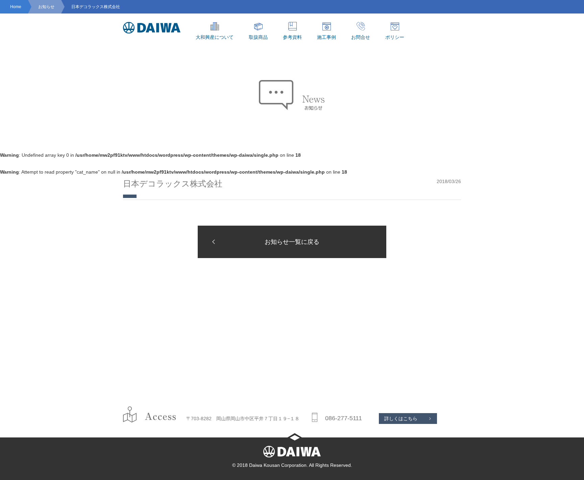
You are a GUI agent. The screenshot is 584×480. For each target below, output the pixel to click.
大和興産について (215, 37)
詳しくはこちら (400, 418)
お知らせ (46, 6)
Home (15, 6)
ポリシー (394, 37)
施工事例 (326, 37)
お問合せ (360, 37)
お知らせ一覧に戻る (292, 241)
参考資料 (292, 37)
